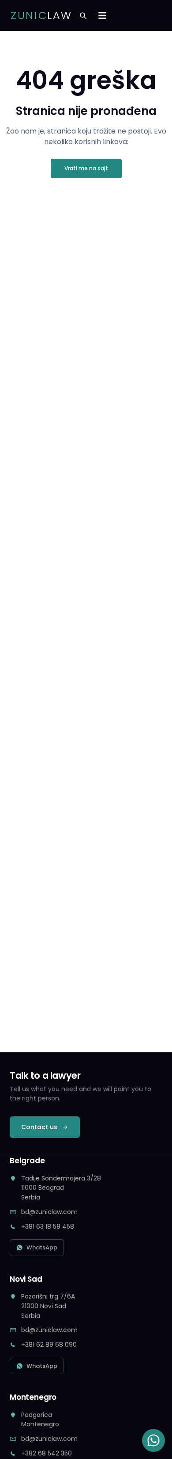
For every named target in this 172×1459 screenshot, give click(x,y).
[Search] (83, 15)
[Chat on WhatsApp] (153, 1440)
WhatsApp (41, 1247)
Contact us (39, 1127)
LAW (41, 15)
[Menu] (102, 15)
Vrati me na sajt (86, 168)
